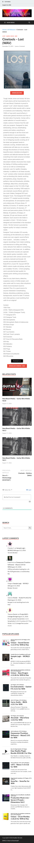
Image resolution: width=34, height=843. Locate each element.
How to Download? (13, 840)
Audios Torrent (17, 838)
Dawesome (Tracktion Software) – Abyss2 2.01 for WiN (19, 564)
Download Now (17, 93)
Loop (3, 36)
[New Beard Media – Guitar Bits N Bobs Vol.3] (17, 417)
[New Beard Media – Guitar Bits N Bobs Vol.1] (17, 447)
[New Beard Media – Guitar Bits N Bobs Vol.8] (17, 387)
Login (29, 490)
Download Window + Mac (17, 366)
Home (4, 29)
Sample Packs (10, 36)
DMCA (4, 840)
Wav (16, 36)
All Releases (11, 29)
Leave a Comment (20, 46)
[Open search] (29, 22)
